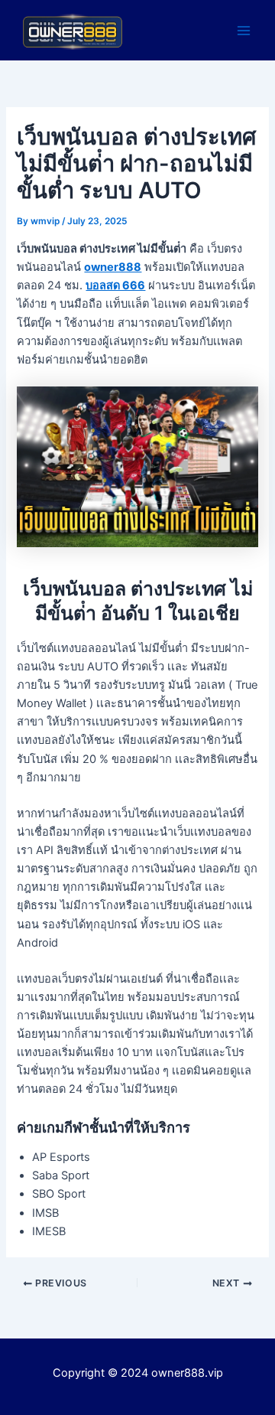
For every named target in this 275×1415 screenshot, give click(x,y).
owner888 (112, 267)
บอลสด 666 (115, 285)
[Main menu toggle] (244, 31)
